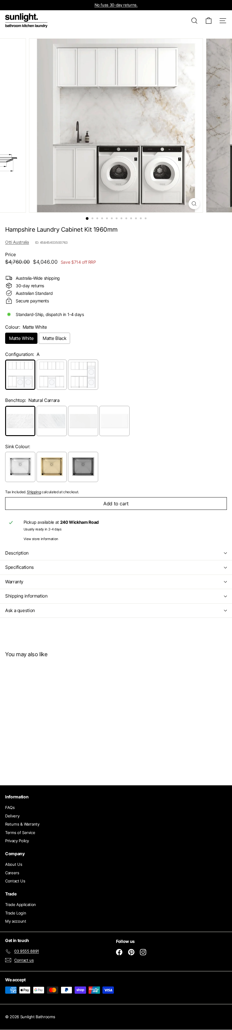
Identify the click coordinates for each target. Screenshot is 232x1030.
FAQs (10, 807)
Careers (12, 872)
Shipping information (26, 596)
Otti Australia (17, 242)
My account (15, 921)
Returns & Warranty (22, 824)
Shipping (34, 492)
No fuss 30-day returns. (116, 4)
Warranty (14, 582)
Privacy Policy (17, 840)
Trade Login (15, 913)
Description (17, 553)
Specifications (19, 567)
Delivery (12, 815)
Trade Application (20, 904)
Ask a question (20, 610)
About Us (13, 864)
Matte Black (54, 338)
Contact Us (15, 880)
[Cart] (208, 21)
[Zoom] (194, 203)
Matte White (21, 338)
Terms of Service (20, 832)
